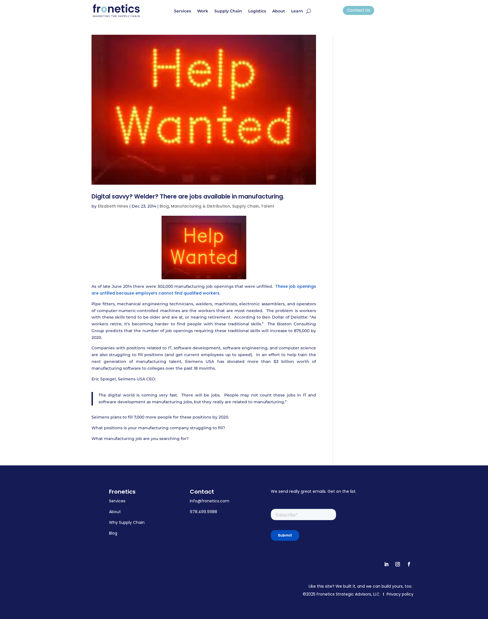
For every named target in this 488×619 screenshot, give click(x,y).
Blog (164, 206)
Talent (267, 206)
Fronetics (122, 492)
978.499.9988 (203, 512)
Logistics (257, 11)
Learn (297, 11)
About (278, 11)
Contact (202, 492)
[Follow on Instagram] (397, 564)
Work (202, 11)
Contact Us (358, 10)
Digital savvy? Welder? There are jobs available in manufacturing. (187, 196)
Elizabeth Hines (113, 206)
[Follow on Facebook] (408, 564)
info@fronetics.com (209, 501)
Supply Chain (228, 11)
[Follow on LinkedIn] (386, 564)
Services (182, 11)
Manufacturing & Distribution (200, 206)
